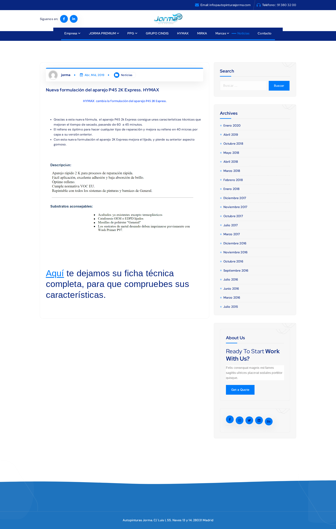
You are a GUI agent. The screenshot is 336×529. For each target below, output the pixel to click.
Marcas (220, 33)
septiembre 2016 (235, 270)
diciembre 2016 (234, 243)
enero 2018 (231, 189)
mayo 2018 (231, 153)
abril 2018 (230, 162)
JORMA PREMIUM (102, 33)
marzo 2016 (231, 298)
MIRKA (202, 33)
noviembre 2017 (235, 207)
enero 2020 (232, 125)
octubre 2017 (233, 216)
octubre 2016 (233, 261)
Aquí (55, 273)
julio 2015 (230, 307)
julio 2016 (230, 279)
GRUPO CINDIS (157, 33)
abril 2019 (230, 135)
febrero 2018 (233, 180)
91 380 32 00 (286, 5)
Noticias (243, 33)
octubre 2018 (233, 144)
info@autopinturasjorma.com (230, 5)
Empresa (70, 33)
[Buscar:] (243, 86)
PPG (130, 33)
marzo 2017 (231, 234)
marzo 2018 (231, 171)
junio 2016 (231, 289)
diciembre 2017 (234, 198)
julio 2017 (230, 225)
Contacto (264, 33)
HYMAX (183, 33)
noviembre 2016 (235, 252)
